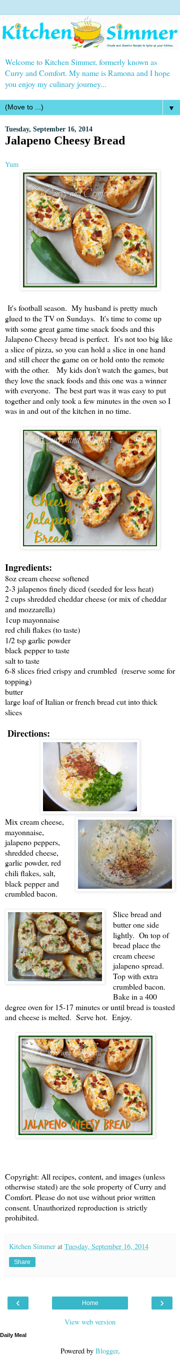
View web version (90, 1322)
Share (22, 1262)
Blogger (107, 1351)
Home (90, 1303)
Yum (11, 164)
